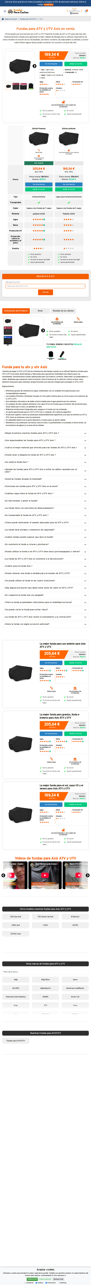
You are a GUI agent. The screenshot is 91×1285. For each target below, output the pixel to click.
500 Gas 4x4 (15, 917)
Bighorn (75, 1014)
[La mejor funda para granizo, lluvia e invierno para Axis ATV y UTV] (20, 744)
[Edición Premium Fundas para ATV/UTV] (39, 138)
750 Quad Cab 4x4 (45, 917)
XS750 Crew (16, 934)
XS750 (75, 925)
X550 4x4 (16, 925)
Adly (16, 980)
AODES (45, 997)
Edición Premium (39, 129)
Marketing (63, 1283)
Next (34, 66)
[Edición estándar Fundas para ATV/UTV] (69, 138)
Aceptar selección (45, 1279)
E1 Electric (75, 917)
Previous (3, 875)
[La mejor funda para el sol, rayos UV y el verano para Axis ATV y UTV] (20, 815)
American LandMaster (75, 988)
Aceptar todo (32, 1279)
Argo (16, 1005)
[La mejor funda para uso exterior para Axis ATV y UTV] (20, 673)
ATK (45, 1005)
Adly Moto (45, 980)
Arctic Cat (75, 997)
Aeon (75, 980)
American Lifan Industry (16, 997)
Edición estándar (69, 129)
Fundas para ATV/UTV (28, 19)
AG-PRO (15, 988)
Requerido (30, 1283)
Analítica (40, 1283)
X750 (45, 925)
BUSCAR (45, 292)
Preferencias (51, 1283)
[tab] (16, 311)
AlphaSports (45, 988)
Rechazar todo (58, 1279)
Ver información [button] (51, 64)
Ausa (75, 1005)
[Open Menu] (5, 11)
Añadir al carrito (76, 64)
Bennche (45, 1014)
